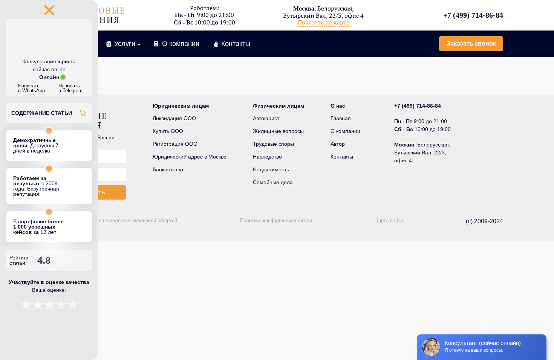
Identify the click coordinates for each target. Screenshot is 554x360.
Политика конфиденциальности (276, 220)
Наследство (267, 157)
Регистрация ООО (175, 144)
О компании (180, 43)
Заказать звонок (471, 43)
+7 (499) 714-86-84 (473, 15)
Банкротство (168, 169)
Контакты (235, 43)
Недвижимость (271, 169)
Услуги (124, 43)
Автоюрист (266, 118)
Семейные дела (273, 182)
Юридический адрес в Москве (189, 157)
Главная (341, 118)
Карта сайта (389, 220)
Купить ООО (168, 131)
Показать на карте (323, 22)
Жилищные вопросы (278, 131)
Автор (338, 144)
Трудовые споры (273, 144)
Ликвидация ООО (174, 118)
